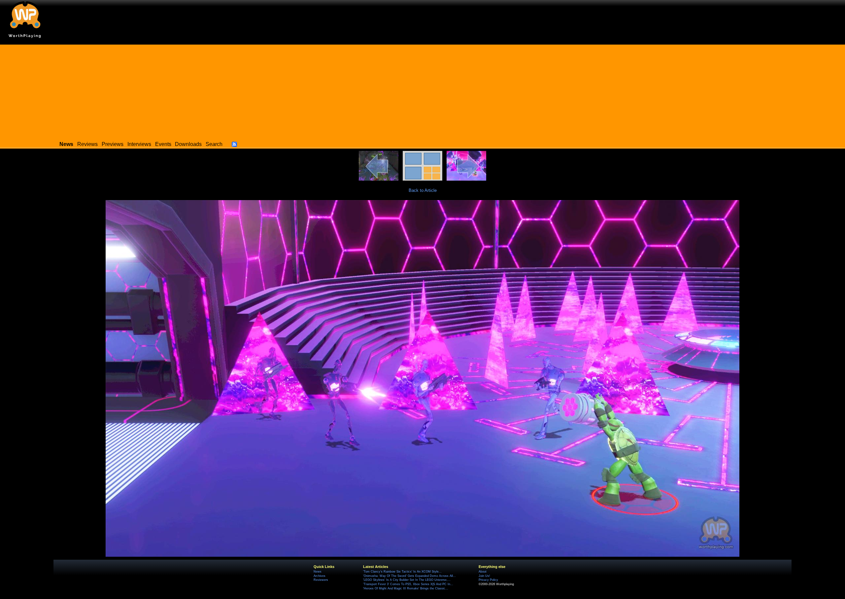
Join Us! (484, 576)
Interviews (139, 144)
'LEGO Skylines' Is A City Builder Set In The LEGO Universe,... (407, 579)
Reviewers (321, 579)
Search (214, 144)
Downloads (188, 144)
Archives (319, 576)
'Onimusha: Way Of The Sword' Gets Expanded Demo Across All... (409, 576)
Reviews (87, 144)
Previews (112, 144)
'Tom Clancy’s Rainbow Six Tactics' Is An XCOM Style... (402, 571)
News (317, 571)
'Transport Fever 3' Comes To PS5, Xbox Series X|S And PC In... (408, 584)
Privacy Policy (488, 579)
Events (163, 144)
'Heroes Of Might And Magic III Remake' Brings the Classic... (405, 588)
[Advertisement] (422, 91)
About (483, 571)
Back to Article (423, 190)
